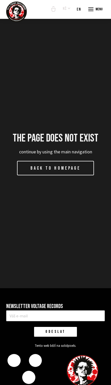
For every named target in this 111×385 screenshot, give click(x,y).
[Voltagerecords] (16, 12)
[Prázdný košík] (53, 9)
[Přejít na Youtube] (28, 377)
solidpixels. (68, 345)
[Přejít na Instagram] (35, 360)
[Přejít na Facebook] (13, 360)
